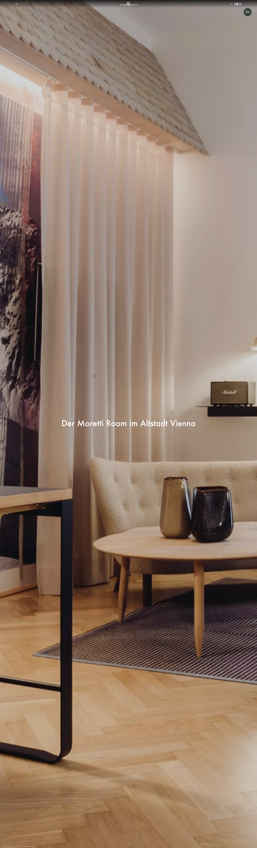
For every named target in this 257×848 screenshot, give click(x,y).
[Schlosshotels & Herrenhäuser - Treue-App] (235, 4)
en (231, 3)
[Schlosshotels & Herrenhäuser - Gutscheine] (238, 4)
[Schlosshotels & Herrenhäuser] (128, 3)
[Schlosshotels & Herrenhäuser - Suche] (240, 4)
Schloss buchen (247, 12)
